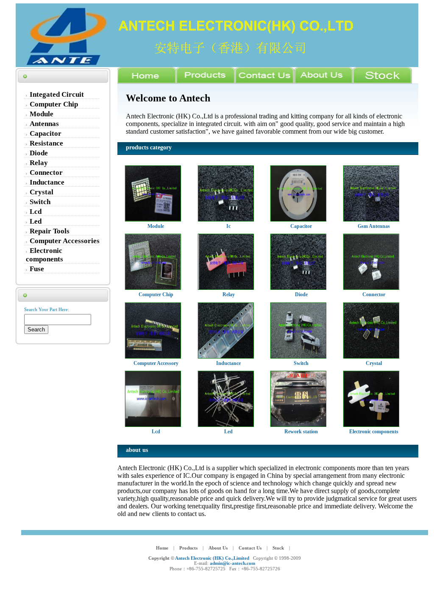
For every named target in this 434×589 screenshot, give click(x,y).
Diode (39, 153)
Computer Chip (54, 104)
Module (41, 114)
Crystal (41, 192)
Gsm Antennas (374, 226)
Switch (40, 202)
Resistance (46, 143)
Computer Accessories (65, 241)
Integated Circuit (57, 94)
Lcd (36, 212)
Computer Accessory (156, 363)
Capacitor (45, 133)
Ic (228, 226)
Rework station (301, 432)
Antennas (44, 124)
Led (36, 221)
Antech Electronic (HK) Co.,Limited (212, 558)
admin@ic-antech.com (232, 563)
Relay (39, 163)
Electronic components (44, 255)
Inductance (47, 182)
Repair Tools (50, 231)
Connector (46, 172)
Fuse (37, 269)
